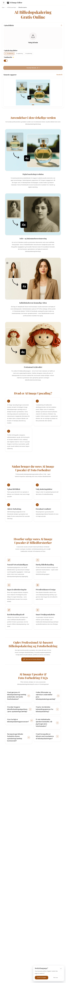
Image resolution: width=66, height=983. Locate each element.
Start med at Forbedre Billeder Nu (34, 659)
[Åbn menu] (3, 2)
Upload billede (9, 25)
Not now (55, 977)
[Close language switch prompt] (60, 968)
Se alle (59, 74)
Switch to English (41, 977)
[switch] (6, 61)
